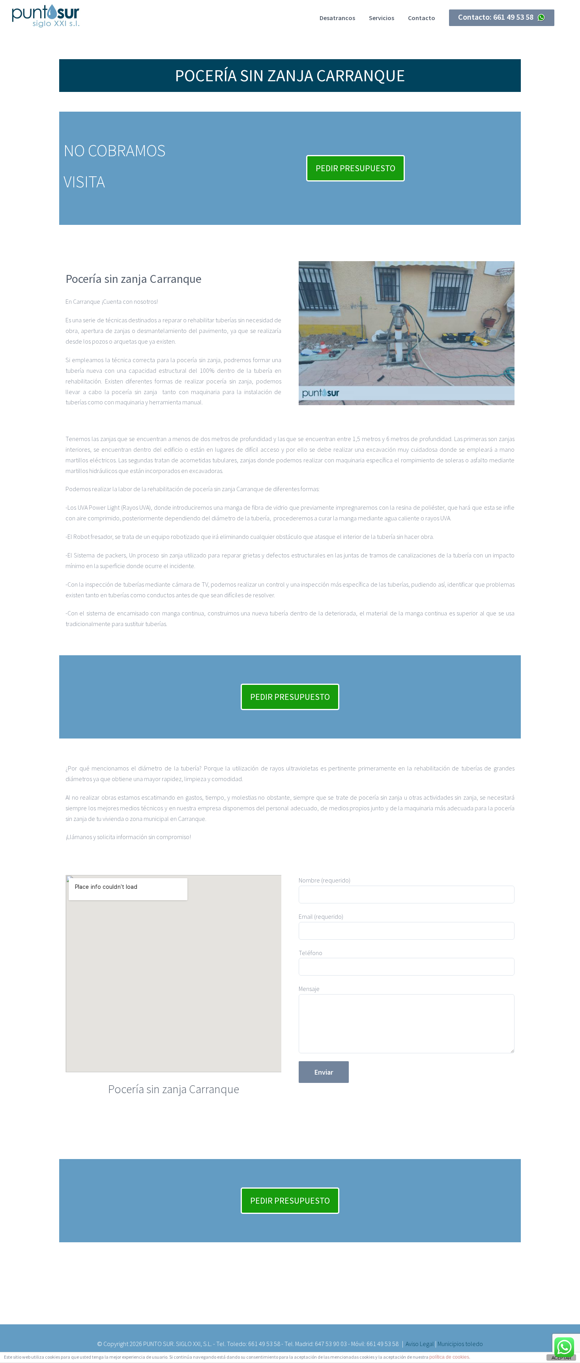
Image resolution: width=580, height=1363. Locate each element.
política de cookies (449, 1357)
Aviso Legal (420, 1344)
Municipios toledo (460, 1344)
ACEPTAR (561, 1358)
